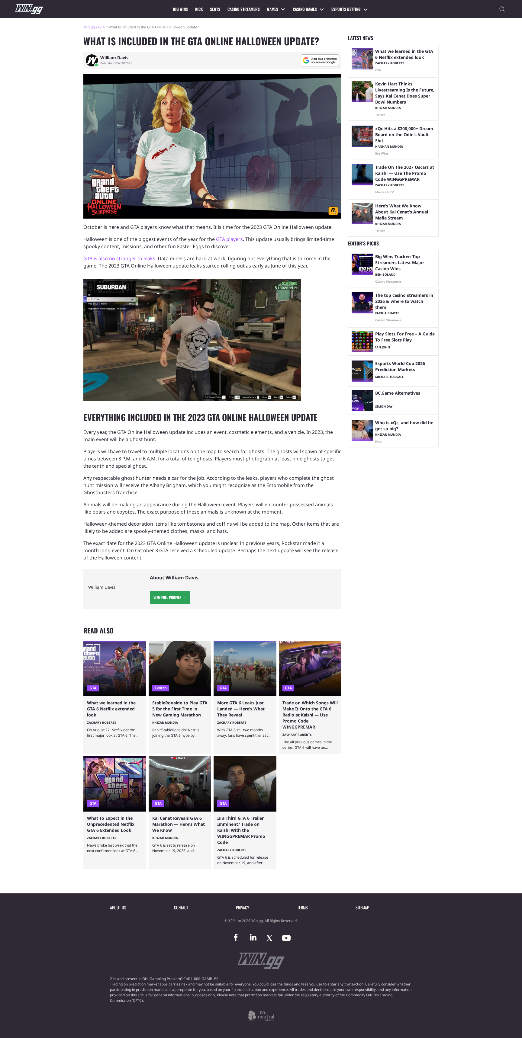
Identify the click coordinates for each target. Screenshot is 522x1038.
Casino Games (305, 9)
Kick (199, 9)
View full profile (167, 597)
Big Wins (180, 9)
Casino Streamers (243, 9)
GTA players (229, 239)
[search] (502, 9)
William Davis (114, 58)
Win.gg (89, 27)
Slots (215, 9)
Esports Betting (346, 9)
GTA (101, 27)
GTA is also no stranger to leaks (119, 258)
